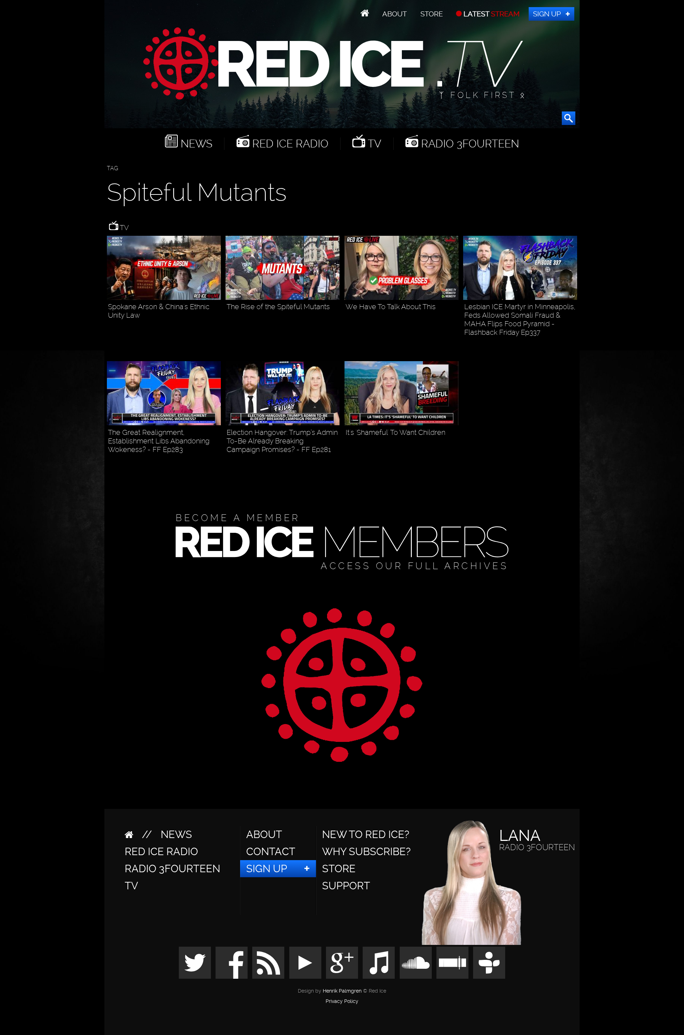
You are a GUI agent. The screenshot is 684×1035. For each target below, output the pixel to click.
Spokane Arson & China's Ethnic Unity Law (158, 310)
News (195, 143)
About (394, 14)
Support (346, 886)
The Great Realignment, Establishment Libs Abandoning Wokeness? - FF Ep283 (158, 441)
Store (431, 14)
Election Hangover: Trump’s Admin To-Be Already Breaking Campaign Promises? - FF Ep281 (282, 441)
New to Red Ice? (365, 834)
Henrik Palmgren (342, 991)
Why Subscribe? (366, 852)
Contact (270, 852)
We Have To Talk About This (391, 306)
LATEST (491, 14)
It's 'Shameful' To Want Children (395, 432)
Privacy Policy (342, 1001)
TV (373, 143)
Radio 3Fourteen (468, 143)
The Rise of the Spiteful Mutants (278, 306)
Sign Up (547, 14)
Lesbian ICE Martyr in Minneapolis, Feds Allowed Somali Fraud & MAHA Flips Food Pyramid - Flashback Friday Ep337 (519, 319)
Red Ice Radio (288, 143)
